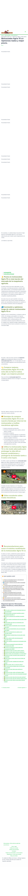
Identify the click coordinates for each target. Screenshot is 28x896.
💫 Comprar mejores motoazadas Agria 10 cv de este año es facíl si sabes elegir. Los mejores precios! (13, 586)
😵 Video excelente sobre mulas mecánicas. (12, 597)
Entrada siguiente (22, 687)
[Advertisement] (14, 14)
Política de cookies (14, 848)
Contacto (14, 851)
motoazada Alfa (7, 272)
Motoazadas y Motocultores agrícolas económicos (12, 844)
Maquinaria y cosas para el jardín (14, 854)
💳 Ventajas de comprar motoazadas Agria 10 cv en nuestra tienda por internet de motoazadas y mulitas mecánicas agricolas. (13, 589)
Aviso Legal (14, 846)
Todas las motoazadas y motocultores (14, 852)
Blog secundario (14, 855)
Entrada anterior (5, 687)
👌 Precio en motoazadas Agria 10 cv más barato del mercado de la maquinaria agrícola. (13, 580)
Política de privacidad (14, 849)
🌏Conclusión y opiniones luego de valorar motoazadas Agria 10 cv (14, 583)
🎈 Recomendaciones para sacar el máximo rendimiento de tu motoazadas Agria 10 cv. (14, 600)
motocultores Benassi (9, 274)
